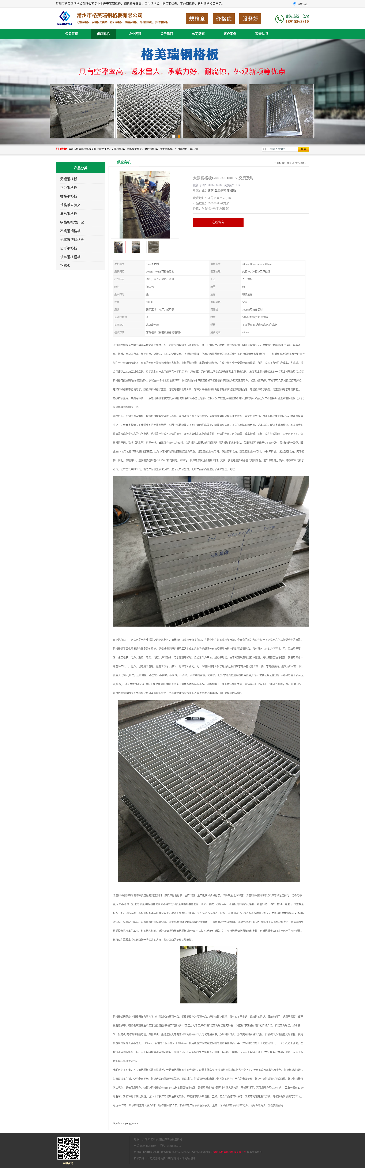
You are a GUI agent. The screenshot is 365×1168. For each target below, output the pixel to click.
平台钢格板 (68, 187)
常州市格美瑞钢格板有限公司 (229, 1152)
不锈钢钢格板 (70, 231)
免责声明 (166, 1158)
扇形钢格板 (68, 213)
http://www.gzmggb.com (125, 1123)
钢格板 (65, 265)
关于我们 (166, 33)
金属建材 (220, 190)
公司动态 (198, 33)
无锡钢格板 (68, 179)
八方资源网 (153, 1158)
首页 (289, 163)
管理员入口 (177, 1158)
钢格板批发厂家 (72, 222)
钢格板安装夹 (70, 205)
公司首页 (71, 33)
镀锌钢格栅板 (70, 257)
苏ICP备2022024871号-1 (199, 1152)
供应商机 (103, 33)
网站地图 (190, 1158)
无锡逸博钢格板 (72, 239)
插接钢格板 (68, 196)
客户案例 (230, 33)
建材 (211, 190)
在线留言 (218, 222)
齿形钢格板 (68, 248)
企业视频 (135, 33)
